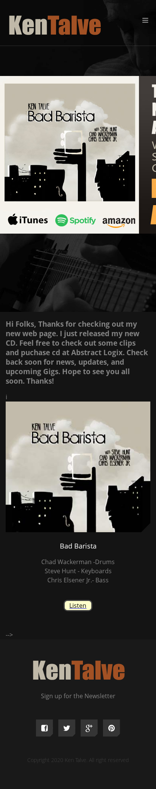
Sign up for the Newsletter (78, 696)
